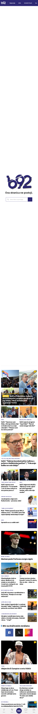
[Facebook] (9, 632)
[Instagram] (29, 632)
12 (35, 408)
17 (35, 371)
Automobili (4, 702)
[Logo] (3, 3)
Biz (20, 576)
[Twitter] (19, 632)
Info (2, 419)
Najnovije (12, 3)
